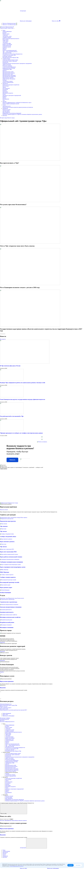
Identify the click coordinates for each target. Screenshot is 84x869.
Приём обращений (7, 713)
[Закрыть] (36, 843)
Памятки (5, 96)
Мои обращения (6, 112)
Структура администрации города (10, 59)
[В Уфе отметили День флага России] (24, 363)
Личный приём (6, 110)
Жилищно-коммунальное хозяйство (10, 617)
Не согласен (78, 865)
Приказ (4, 97)
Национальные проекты (8, 77)
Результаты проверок (7, 65)
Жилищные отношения (6, 627)
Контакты (5, 115)
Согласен (70, 865)
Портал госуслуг (3, 706)
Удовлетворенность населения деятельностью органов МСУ (13, 710)
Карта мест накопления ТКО (8, 551)
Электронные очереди (8, 81)
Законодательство (7, 106)
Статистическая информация (9, 67)
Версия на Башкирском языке (9, 23)
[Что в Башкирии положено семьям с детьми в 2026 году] (30, 284)
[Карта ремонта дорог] (5, 584)
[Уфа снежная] (3, 523)
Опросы (4, 49)
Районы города (6, 33)
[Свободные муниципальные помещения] (9, 559)
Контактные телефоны (5, 718)
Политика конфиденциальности (7, 721)
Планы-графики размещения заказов (11, 103)
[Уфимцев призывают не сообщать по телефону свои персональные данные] (12, 430)
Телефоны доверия (7, 37)
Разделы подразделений (8, 82)
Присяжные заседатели (8, 93)
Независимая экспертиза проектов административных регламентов (18, 107)
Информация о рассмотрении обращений (12, 113)
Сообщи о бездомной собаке (8, 536)
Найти (11, 819)
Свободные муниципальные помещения (11, 562)
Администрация (6, 58)
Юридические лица (12, 598)
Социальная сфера (7, 43)
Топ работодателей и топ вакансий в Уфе (11, 416)
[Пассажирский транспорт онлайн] (8, 579)
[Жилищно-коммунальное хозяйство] (8, 614)
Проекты (5, 48)
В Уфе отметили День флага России (10, 365)
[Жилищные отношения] (5, 624)
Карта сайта (5, 714)
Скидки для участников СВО (9, 55)
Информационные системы (9, 68)
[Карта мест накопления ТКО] (7, 549)
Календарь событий (7, 56)
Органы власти (20, 598)
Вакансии (3, 687)
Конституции (6, 86)
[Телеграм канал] (0, 0)
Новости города (11, 117)
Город (4, 30)
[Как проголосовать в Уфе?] (30, 160)
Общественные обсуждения (9, 78)
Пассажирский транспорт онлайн (9, 582)
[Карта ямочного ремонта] (6, 539)
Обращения (5, 108)
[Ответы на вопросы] (42, 441)
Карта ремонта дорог (6, 587)
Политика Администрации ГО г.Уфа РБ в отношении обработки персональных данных (22, 114)
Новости (4, 70)
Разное (4, 94)
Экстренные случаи (7, 36)
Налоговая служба (4, 708)
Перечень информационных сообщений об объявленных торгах (17, 102)
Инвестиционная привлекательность (11, 38)
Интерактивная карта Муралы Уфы (11, 57)
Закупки (4, 101)
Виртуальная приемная (7, 681)
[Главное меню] (13, 28)
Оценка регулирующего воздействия (11, 84)
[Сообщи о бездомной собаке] (7, 534)
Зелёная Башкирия (5, 592)
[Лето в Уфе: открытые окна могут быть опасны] (30, 243)
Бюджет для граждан (7, 44)
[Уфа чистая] (3, 544)
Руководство (5, 62)
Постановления (6, 88)
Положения (5, 89)
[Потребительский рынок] (6, 619)
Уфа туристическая (7, 52)
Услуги (4, 104)
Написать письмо (6, 109)
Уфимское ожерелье (11, 820)
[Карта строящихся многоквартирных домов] (10, 564)
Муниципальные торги (8, 74)
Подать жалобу (4, 468)
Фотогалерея (5, 39)
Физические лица (4, 598)
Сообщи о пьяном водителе (8, 577)
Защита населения (7, 64)
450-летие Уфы (3, 820)
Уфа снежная (3, 526)
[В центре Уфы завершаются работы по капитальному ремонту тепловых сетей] (12, 380)
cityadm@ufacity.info (4, 719)
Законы (4, 87)
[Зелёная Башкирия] (4, 590)
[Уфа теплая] (3, 528)
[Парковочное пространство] (6, 518)
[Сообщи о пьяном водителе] (6, 574)
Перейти (2, 672)
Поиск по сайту (23, 868)
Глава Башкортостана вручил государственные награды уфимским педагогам (22, 399)
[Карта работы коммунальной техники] (9, 554)
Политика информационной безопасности (16, 866)
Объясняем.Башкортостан (5, 704)
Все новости (3, 339)
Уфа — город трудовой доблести (10, 51)
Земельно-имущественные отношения (10, 607)
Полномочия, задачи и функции (10, 61)
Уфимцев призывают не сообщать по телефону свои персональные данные (21, 433)
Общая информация (7, 31)
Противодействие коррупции (9, 76)
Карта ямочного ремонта (7, 541)
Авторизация (23, 10)
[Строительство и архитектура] (7, 599)
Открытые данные (7, 46)
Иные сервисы (24, 517)
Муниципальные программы (9, 75)
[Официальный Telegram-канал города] (9, 502)
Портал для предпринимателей (10, 50)
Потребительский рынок (7, 622)
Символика (5, 35)
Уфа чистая (3, 546)
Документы (5, 83)
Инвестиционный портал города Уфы (8, 705)
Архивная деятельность (7, 612)
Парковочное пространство (8, 521)
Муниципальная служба (8, 71)
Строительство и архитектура (8, 602)
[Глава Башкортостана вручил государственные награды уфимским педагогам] (12, 396)
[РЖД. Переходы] (4, 569)
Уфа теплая (3, 531)
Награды (5, 80)
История (4, 32)
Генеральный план (7, 45)
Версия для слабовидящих (8, 715)
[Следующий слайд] (0, 673)
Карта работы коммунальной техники (11, 557)
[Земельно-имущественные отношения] (9, 604)
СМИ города (5, 41)
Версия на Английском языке (9, 24)
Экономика (5, 42)
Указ (4, 100)
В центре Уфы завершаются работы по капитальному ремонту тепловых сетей (22, 382)
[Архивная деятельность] (6, 609)
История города (3, 117)
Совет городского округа (5, 707)
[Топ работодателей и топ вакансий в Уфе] (12, 413)
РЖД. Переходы (4, 572)
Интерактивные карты (5, 517)
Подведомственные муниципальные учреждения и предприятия (17, 63)
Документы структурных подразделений (12, 95)
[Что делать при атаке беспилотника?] (30, 201)
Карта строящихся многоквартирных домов (12, 567)
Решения (5, 90)
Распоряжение (6, 99)
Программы (5, 91)
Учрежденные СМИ (7, 69)
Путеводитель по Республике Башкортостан (12, 54)
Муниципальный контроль (9, 72)
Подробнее (2, 642)
